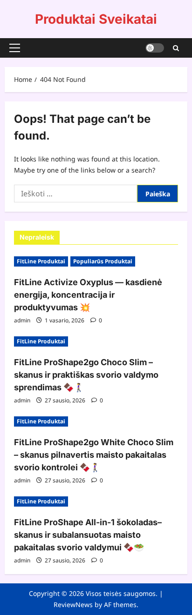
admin (22, 320)
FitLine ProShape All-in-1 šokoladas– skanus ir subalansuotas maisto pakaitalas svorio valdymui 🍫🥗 (88, 534)
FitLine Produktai (41, 261)
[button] (15, 48)
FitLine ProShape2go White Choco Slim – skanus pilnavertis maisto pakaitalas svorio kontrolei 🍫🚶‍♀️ (93, 454)
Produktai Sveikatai (96, 19)
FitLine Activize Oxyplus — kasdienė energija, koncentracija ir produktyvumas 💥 (88, 294)
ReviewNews (73, 604)
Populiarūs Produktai (102, 261)
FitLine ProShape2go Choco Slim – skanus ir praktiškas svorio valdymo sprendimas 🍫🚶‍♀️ (86, 374)
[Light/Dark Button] (154, 48)
